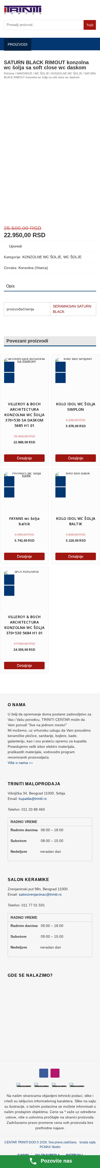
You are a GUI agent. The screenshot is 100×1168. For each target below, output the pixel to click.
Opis (10, 286)
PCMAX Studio (50, 1147)
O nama (23, 1154)
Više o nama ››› (20, 763)
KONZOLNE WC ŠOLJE (66, 73)
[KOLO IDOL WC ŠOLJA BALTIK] (75, 493)
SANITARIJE (24, 73)
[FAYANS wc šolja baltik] (24, 493)
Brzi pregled (9, 367)
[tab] (10, 286)
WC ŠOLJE (42, 73)
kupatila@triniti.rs (33, 799)
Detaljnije (24, 458)
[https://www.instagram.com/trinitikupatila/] (43, 1073)
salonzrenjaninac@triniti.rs (40, 894)
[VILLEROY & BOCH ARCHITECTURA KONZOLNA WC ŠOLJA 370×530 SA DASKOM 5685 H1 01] (24, 378)
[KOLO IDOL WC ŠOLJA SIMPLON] (75, 378)
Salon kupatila (47, 1154)
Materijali (74, 1154)
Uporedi (15, 246)
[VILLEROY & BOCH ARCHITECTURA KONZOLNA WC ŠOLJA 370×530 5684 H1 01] (24, 591)
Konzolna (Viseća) (33, 268)
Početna (9, 73)
